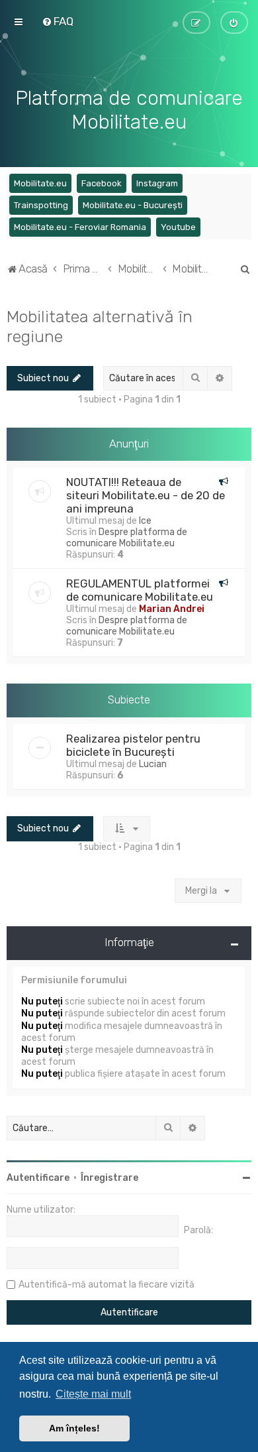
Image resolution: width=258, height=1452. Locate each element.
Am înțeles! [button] (74, 1428)
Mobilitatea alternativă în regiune (100, 326)
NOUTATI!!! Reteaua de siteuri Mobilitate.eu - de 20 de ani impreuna (145, 495)
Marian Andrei (171, 609)
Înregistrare (109, 1177)
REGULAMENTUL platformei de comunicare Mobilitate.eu (139, 590)
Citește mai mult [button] (93, 1394)
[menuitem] (57, 21)
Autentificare (38, 1177)
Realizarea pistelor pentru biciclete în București (133, 745)
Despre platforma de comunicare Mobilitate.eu (126, 537)
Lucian (153, 764)
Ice (145, 520)
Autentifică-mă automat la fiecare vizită (106, 1284)
